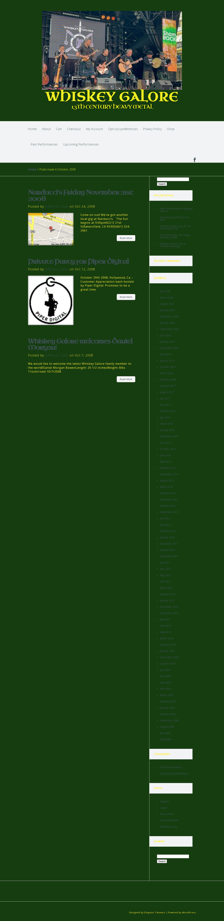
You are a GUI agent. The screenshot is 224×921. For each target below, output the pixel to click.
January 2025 (167, 310)
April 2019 (165, 354)
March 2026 (166, 297)
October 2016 (168, 411)
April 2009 (165, 688)
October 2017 (168, 385)
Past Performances (44, 144)
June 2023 (165, 335)
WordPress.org (168, 826)
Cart (59, 129)
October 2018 (168, 367)
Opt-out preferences (123, 129)
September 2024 (169, 316)
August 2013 (167, 480)
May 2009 (165, 682)
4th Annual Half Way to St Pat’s (174, 218)
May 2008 (165, 739)
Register (164, 801)
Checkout (74, 129)
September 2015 (169, 436)
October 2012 (168, 505)
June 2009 (165, 676)
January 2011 (167, 600)
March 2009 (166, 695)
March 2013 (166, 486)
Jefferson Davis (57, 206)
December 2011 (169, 543)
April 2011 (165, 581)
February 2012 (168, 531)
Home (32, 129)
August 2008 (167, 726)
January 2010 (167, 651)
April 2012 (165, 524)
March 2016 (166, 423)
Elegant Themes (154, 912)
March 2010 (166, 638)
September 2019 (169, 348)
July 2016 (165, 417)
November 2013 (169, 474)
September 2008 (169, 720)
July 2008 (165, 733)
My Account (94, 129)
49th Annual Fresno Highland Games (176, 210)
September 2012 (169, 512)
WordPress (189, 912)
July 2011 (165, 562)
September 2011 (169, 556)
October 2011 (168, 550)
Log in (163, 807)
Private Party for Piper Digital (78, 261)
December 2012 (169, 499)
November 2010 (169, 613)
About (46, 129)
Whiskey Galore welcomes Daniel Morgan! (80, 344)
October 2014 (168, 449)
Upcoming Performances (81, 144)
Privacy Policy (152, 129)
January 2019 (167, 360)
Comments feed (169, 820)
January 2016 (167, 430)
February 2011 (168, 594)
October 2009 (168, 663)
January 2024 (167, 322)
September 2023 (169, 329)
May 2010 (165, 632)
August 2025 (167, 303)
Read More (126, 238)
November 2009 (169, 657)
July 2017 (165, 398)
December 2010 (169, 606)
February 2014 (168, 468)
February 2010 (168, 644)
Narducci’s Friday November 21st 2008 (80, 195)
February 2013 (168, 493)
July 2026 (165, 291)
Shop (170, 129)
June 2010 (165, 625)
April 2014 (165, 461)
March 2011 (166, 587)
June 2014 (165, 455)
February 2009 (168, 701)
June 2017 (165, 404)
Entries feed (166, 814)
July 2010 (165, 619)
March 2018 (166, 373)
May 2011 (165, 575)
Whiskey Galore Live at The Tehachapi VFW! (175, 227)
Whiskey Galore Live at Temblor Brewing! (173, 245)
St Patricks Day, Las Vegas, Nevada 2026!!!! (175, 236)
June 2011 (165, 569)
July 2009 (165, 670)
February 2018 (168, 379)
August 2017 (167, 392)
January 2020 (167, 341)
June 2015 (165, 442)
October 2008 (168, 714)
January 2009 (167, 707)
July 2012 (165, 518)
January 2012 (167, 537)
